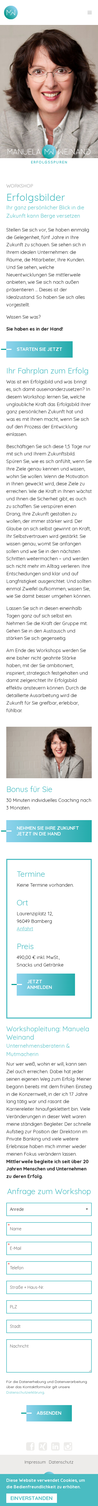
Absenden (49, 1413)
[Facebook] (30, 1446)
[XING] (43, 1446)
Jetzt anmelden (39, 984)
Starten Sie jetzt (39, 349)
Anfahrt (25, 929)
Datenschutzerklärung (25, 1392)
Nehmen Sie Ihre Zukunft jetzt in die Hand (48, 831)
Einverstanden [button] (31, 1498)
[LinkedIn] (55, 1446)
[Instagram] (68, 1446)
